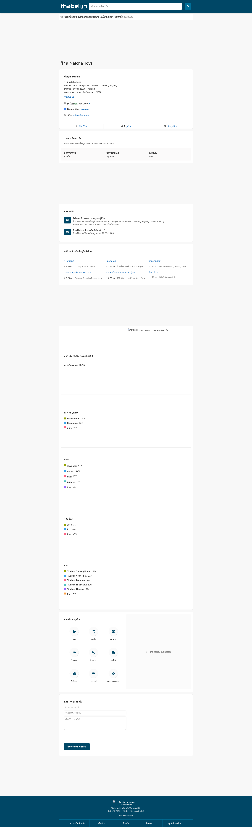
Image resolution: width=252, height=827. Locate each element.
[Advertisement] (126, 39)
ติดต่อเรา (150, 823)
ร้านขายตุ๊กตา (155, 261)
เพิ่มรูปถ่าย (172, 126)
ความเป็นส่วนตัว (77, 823)
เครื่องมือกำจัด (126, 816)
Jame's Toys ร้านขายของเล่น (77, 273)
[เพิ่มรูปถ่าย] (165, 126)
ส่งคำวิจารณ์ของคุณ (76, 747)
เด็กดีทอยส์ (111, 261)
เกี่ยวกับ (125, 823)
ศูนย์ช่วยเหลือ (174, 823)
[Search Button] (188, 6)
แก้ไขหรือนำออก (81, 115)
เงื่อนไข (101, 823)
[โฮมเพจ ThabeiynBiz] (75, 6)
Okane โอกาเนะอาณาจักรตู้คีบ (120, 273)
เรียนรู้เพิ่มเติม (128, 17)
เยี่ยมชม (85, 110)
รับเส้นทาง (69, 97)
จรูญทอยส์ (69, 261)
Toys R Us (153, 272)
